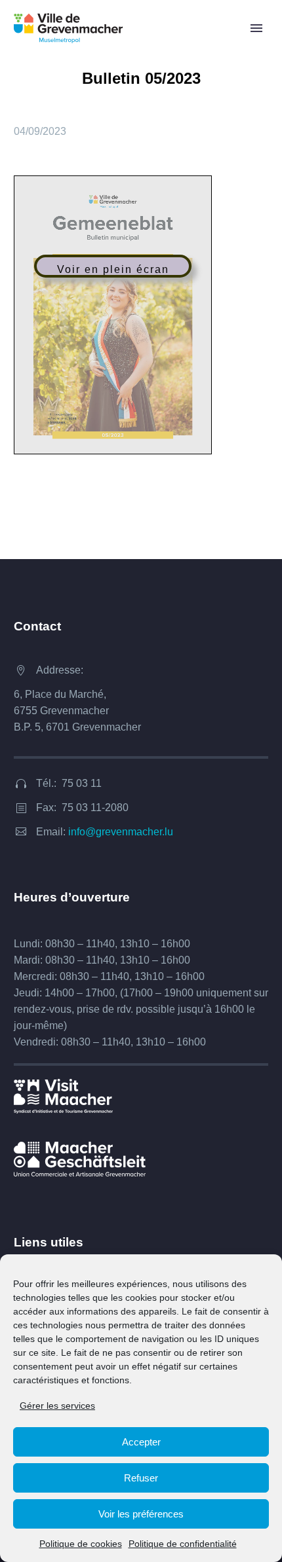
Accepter (141, 1441)
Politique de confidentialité (183, 1543)
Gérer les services (57, 1405)
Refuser (141, 1477)
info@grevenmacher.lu (120, 831)
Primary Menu (256, 28)
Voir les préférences (141, 1513)
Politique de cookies (80, 1543)
